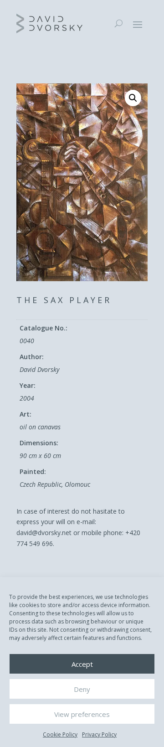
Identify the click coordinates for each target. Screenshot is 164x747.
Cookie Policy (60, 734)
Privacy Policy (99, 734)
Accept (82, 664)
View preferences (82, 714)
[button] (133, 98)
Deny (82, 689)
